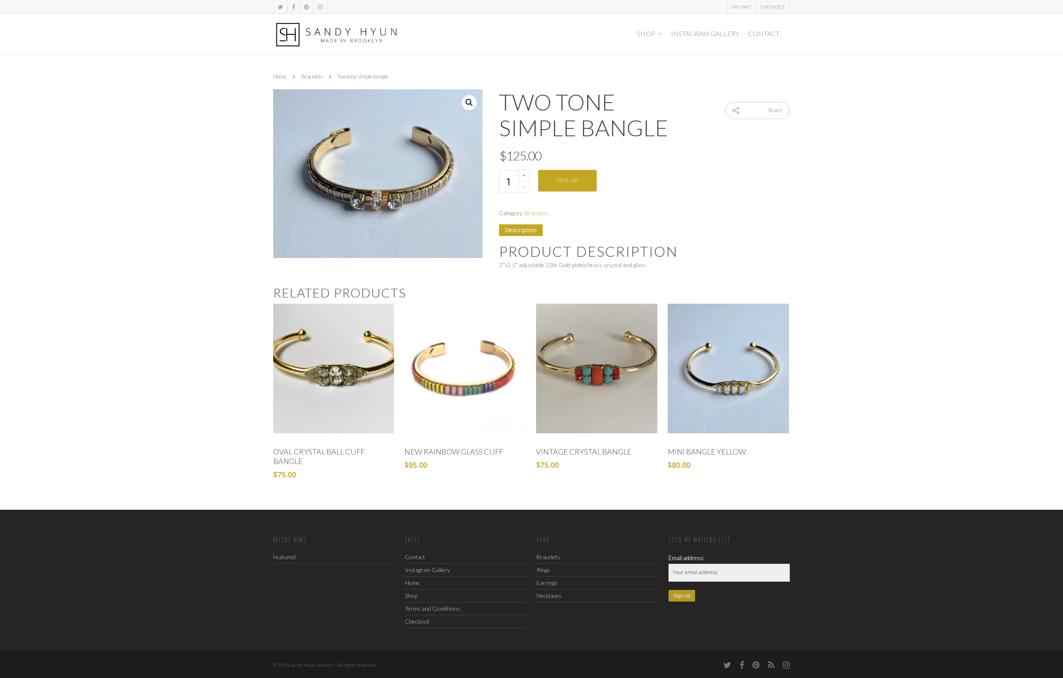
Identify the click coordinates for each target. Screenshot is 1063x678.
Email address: (686, 557)
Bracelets (312, 77)
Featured (284, 556)
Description (521, 230)
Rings (543, 569)
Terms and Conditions (432, 608)
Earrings (547, 582)
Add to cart (567, 180)
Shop (646, 33)
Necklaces (548, 595)
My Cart (741, 7)
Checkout (773, 7)
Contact (763, 33)
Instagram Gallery (705, 33)
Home (280, 77)
